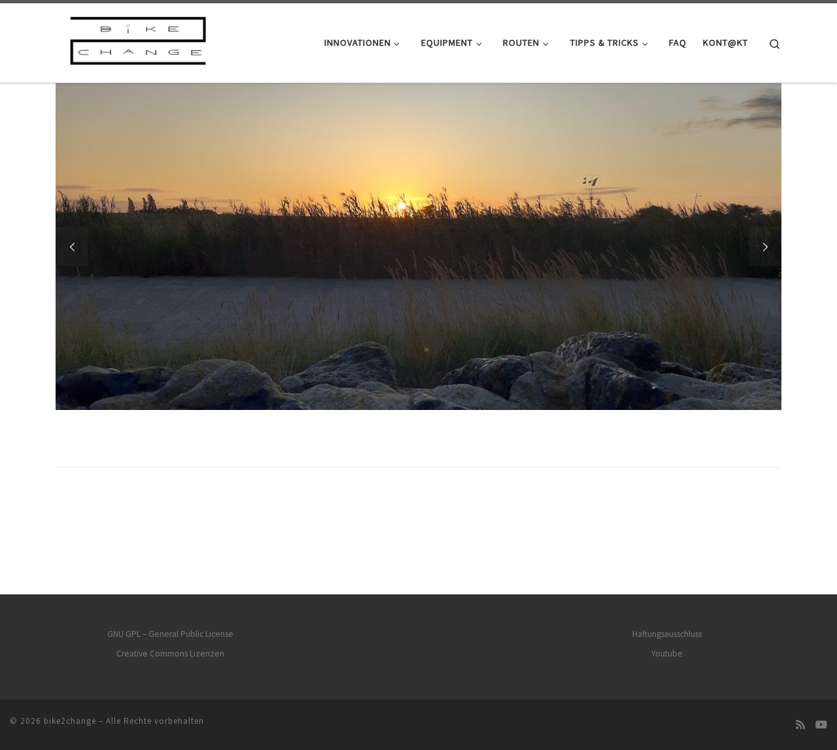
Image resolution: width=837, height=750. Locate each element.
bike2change (70, 720)
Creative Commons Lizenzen (170, 653)
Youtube (667, 653)
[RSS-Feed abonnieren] (800, 725)
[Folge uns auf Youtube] (821, 725)
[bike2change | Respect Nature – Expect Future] (137, 40)
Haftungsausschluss (667, 633)
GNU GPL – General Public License (170, 633)
